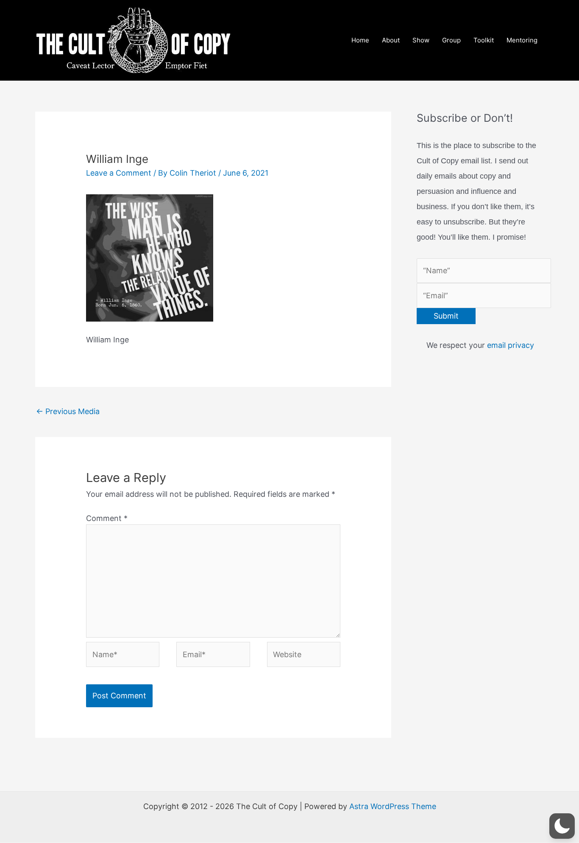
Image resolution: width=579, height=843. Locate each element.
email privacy (510, 345)
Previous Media (68, 411)
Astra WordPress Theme (392, 806)
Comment (107, 518)
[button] (562, 826)
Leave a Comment (118, 172)
